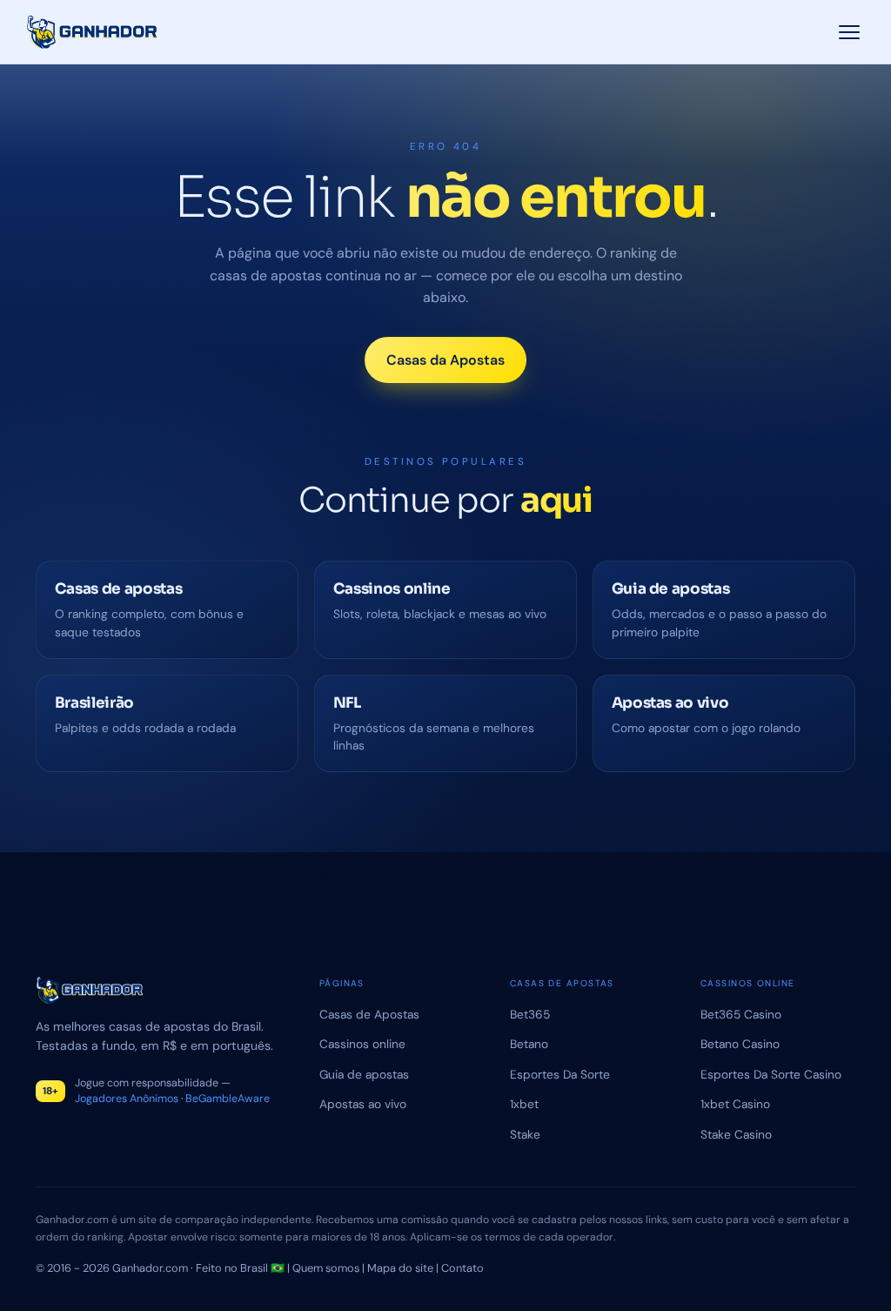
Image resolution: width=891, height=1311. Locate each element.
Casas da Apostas (445, 360)
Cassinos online (362, 1044)
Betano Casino (740, 1044)
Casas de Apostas (369, 1014)
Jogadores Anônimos (126, 1099)
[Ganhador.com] (160, 990)
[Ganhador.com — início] (92, 32)
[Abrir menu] (849, 32)
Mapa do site (400, 1268)
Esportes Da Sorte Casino (770, 1074)
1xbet (524, 1104)
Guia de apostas (364, 1074)
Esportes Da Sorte (560, 1074)
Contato (462, 1268)
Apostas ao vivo (362, 1104)
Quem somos (325, 1268)
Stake (525, 1134)
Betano (529, 1044)
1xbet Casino (735, 1104)
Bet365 (530, 1014)
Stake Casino (736, 1134)
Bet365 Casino (740, 1014)
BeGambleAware (227, 1099)
